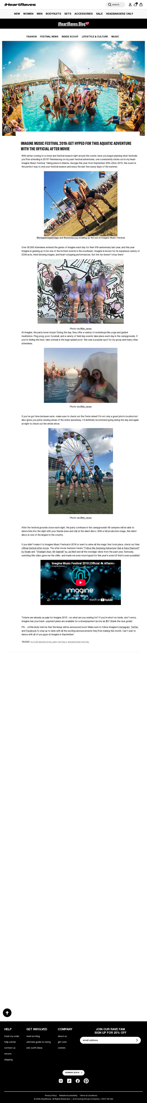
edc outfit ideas (34, 1047)
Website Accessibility (68, 1095)
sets (67, 14)
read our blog (33, 1036)
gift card (62, 1042)
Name (37, 675)
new (17, 14)
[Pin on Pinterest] (42, 647)
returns (7, 1053)
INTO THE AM (107, 1099)
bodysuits (53, 14)
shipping (8, 1059)
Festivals (62, 642)
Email (37, 689)
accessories (84, 14)
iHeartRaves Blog (72, 24)
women (28, 14)
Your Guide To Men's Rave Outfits (101, 988)
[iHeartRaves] (20, 4)
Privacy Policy (51, 1095)
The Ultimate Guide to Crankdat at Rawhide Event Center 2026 (33, 898)
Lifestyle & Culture (95, 37)
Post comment (74, 728)
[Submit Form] (137, 1040)
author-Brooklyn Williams (44, 642)
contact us (9, 1047)
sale (99, 14)
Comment (39, 702)
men (39, 14)
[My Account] (129, 4)
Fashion (32, 37)
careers (61, 1047)
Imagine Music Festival (78, 642)
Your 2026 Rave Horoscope (27, 988)
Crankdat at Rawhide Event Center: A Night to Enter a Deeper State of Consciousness (104, 810)
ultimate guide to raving (38, 1042)
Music (115, 37)
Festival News (49, 37)
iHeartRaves (46, 1099)
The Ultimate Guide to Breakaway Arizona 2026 (107, 898)
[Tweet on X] (37, 647)
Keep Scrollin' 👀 (73, 747)
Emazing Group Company (87, 1099)
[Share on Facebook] (32, 647)
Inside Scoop (70, 37)
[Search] (109, 4)
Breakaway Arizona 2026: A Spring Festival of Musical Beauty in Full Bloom (38, 807)
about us (62, 1036)
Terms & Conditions (88, 1095)
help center (10, 1042)
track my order (11, 1036)
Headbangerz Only (119, 14)
